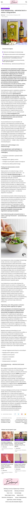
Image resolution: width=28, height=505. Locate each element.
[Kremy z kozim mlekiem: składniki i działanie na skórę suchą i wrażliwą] (20, 458)
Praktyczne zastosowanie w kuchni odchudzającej (14, 54)
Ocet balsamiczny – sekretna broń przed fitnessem (14, 63)
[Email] (25, 414)
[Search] (26, 2)
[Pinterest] (22, 414)
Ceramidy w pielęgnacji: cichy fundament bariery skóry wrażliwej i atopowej (7, 443)
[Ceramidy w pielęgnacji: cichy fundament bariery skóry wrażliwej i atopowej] (7, 436)
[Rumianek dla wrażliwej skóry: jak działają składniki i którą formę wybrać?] (20, 436)
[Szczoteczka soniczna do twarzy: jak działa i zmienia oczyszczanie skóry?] (7, 458)
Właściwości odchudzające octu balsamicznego (13, 52)
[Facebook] (15, 414)
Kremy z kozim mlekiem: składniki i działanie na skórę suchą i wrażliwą (20, 466)
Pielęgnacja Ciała (5, 8)
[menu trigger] (2, 2)
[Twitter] (18, 414)
